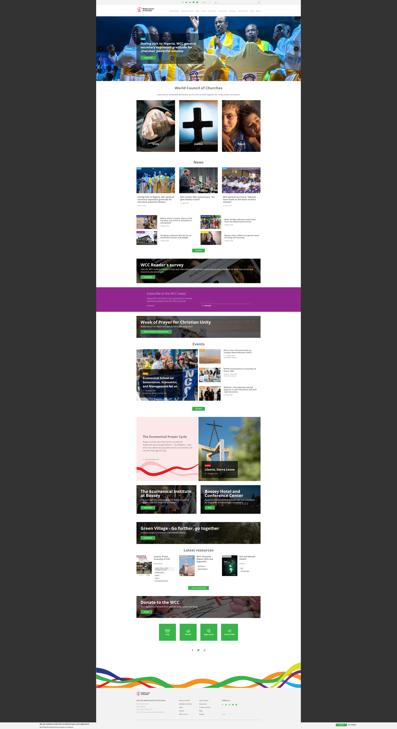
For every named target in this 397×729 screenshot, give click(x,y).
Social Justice (198, 124)
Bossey (258, 11)
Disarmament (241, 114)
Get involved (222, 11)
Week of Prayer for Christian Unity (156, 332)
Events (204, 11)
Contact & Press (243, 11)
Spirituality (156, 128)
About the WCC (174, 11)
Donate (146, 612)
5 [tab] (203, 74)
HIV (242, 568)
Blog (252, 11)
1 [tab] (194, 74)
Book (210, 508)
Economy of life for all (161, 581)
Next (296, 48)
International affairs (241, 128)
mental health (245, 571)
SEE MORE (198, 250)
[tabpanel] (198, 49)
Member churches (187, 11)
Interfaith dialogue (241, 121)
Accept (341, 725)
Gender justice (198, 114)
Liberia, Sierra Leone (220, 469)
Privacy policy (150, 305)
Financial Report (202, 569)
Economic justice (198, 128)
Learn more (148, 58)
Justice (157, 575)
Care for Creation (198, 117)
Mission (155, 124)
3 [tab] (198, 74)
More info (77, 727)
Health (198, 121)
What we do (212, 11)
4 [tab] (201, 74)
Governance (201, 566)
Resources (232, 11)
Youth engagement (156, 121)
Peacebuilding (241, 124)
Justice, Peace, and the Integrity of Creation (161, 569)
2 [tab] (196, 74)
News (197, 11)
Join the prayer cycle (152, 459)
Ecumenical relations (156, 117)
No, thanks (352, 725)
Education (156, 114)
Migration (241, 117)
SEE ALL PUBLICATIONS (198, 588)
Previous (100, 48)
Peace (157, 578)
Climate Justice (159, 572)
